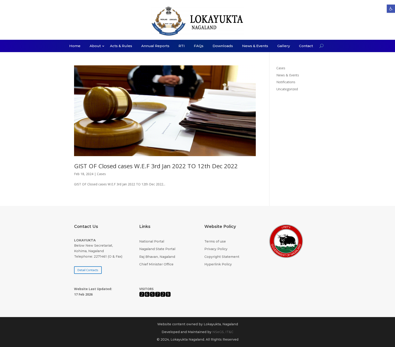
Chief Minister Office (156, 264)
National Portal (151, 241)
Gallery (283, 46)
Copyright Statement (221, 257)
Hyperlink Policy (218, 264)
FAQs (198, 46)
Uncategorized (287, 89)
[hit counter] (155, 296)
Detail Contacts (87, 270)
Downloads (223, 46)
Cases (101, 174)
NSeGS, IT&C (222, 332)
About (95, 46)
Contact (306, 46)
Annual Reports (155, 46)
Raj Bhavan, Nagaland (157, 257)
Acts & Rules (121, 46)
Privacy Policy (215, 249)
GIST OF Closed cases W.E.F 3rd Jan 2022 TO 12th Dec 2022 (156, 166)
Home (74, 46)
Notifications (285, 82)
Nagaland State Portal (157, 249)
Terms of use (215, 241)
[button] (391, 9)
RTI (182, 46)
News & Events (255, 46)
